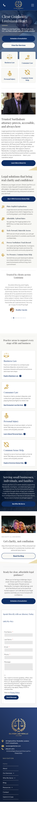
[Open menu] (32, 5)
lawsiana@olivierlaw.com (13, 746)
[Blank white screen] (4, 6)
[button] (13, 317)
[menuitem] (10, 763)
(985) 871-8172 (8, 621)
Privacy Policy (15, 692)
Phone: (6, 654)
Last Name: (8, 639)
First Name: (8, 632)
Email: (6, 647)
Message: (7, 662)
